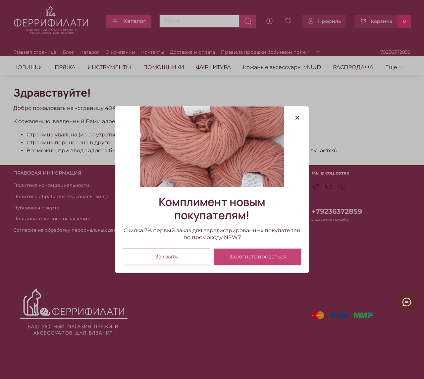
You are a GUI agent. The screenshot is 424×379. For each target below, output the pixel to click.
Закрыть (166, 256)
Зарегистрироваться (258, 256)
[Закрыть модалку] (297, 118)
